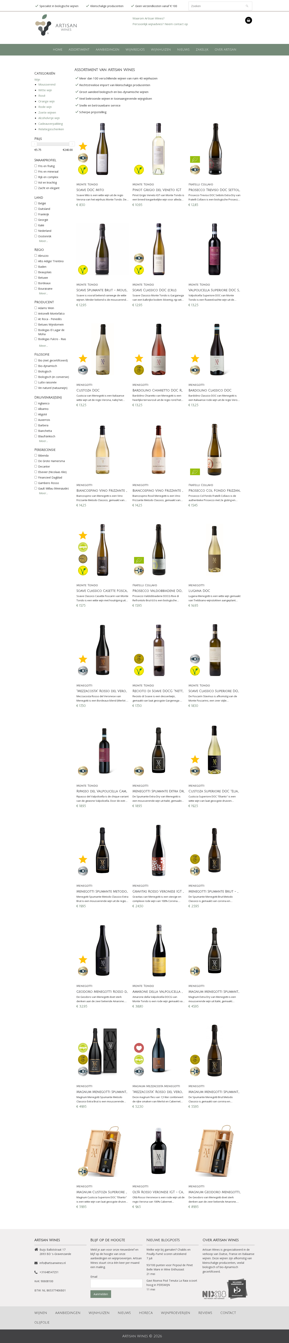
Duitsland (44, 209)
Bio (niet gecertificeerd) (53, 360)
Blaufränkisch (46, 436)
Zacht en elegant (49, 188)
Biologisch (44, 371)
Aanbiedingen (107, 49)
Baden (42, 266)
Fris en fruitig (46, 166)
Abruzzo (43, 255)
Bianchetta (45, 431)
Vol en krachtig (47, 182)
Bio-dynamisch (47, 366)
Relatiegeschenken (51, 129)
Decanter (44, 466)
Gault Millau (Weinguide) (53, 488)
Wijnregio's (135, 49)
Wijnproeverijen (175, 1313)
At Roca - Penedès (50, 319)
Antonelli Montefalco (51, 313)
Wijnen (40, 1313)
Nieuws (183, 49)
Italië (41, 225)
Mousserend (46, 84)
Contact (228, 1313)
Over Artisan (225, 49)
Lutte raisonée (47, 382)
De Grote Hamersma (51, 461)
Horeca (146, 1313)
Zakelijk (202, 49)
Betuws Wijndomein (51, 324)
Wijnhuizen (161, 49)
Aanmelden (101, 1294)
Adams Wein (46, 308)
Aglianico (44, 403)
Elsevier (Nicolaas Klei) (52, 472)
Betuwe (43, 277)
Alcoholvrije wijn (49, 118)
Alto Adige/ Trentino (51, 261)
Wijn (37, 79)
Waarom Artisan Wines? (149, 18)
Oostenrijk (44, 236)
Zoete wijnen (47, 112)
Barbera (43, 425)
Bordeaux (44, 283)
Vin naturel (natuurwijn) (52, 388)
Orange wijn (46, 101)
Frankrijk (43, 214)
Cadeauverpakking (50, 124)
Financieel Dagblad (50, 477)
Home (57, 49)
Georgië (43, 220)
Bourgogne (45, 288)
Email (93, 1276)
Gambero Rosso (48, 483)
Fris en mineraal (48, 171)
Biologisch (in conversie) (53, 377)
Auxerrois (44, 420)
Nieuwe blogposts (163, 1240)
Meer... (43, 241)
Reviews (205, 1313)
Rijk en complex (48, 177)
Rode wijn (45, 107)
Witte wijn (45, 90)
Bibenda (43, 455)
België (42, 203)
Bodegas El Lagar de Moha (51, 332)
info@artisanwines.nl (53, 1263)
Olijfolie (42, 1322)
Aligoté (42, 414)
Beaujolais (45, 272)
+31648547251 (49, 1272)
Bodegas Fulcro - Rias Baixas (52, 341)
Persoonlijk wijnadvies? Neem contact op (160, 24)
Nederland (44, 231)
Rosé (41, 95)
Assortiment (79, 49)
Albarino (43, 409)
